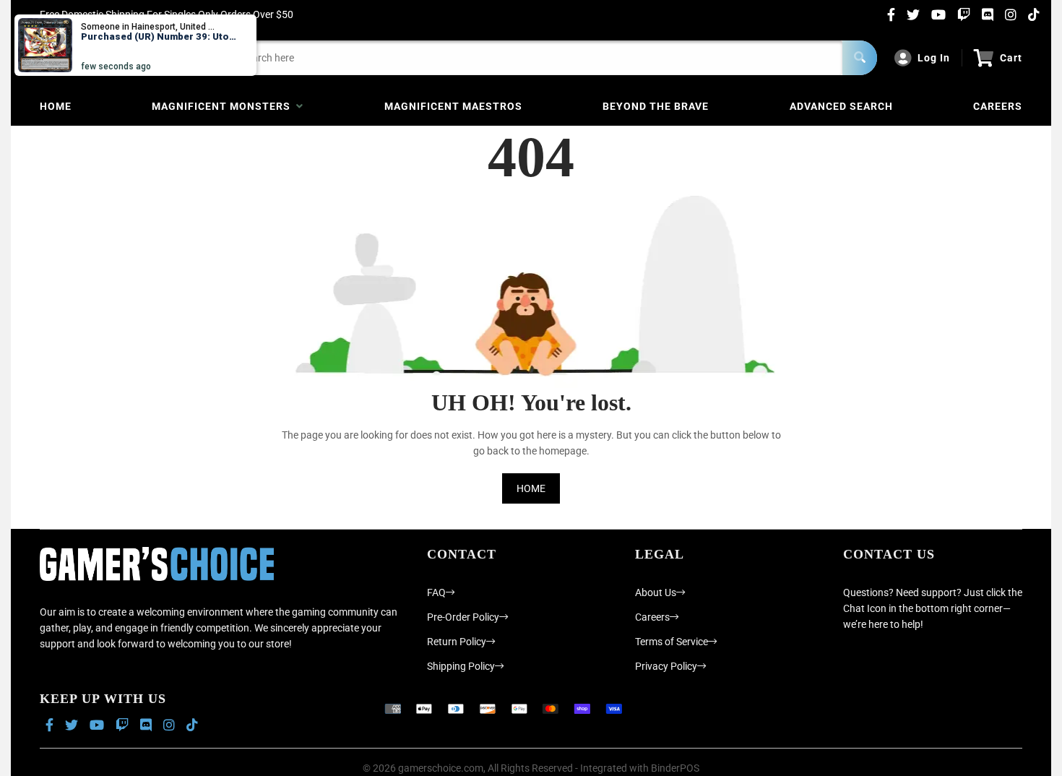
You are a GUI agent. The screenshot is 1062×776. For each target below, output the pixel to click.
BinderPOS (675, 768)
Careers (997, 106)
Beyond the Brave (656, 106)
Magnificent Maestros (453, 106)
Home (56, 106)
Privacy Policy (666, 666)
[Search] (859, 57)
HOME (531, 488)
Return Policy (456, 641)
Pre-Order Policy (463, 617)
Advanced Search (841, 106)
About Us (655, 592)
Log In (934, 58)
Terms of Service (671, 641)
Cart (1011, 58)
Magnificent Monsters (224, 106)
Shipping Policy (461, 666)
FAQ (436, 592)
